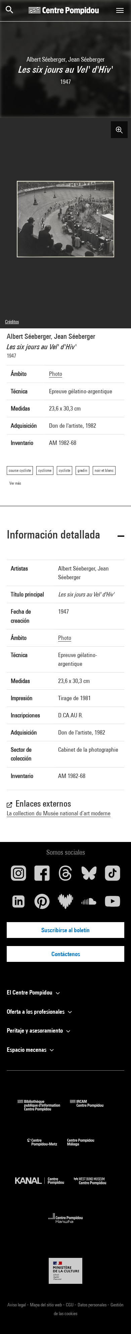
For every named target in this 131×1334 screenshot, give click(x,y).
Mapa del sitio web (46, 1304)
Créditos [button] (12, 321)
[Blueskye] (89, 876)
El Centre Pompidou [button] (30, 992)
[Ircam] (92, 1109)
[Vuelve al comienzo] (115, 1318)
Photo (55, 373)
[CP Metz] (47, 1147)
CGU (70, 1304)
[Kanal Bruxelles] (44, 1186)
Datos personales (92, 1304)
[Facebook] (42, 876)
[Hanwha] (65, 1225)
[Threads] (65, 876)
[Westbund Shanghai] (95, 1186)
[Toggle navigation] (120, 10)
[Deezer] (65, 904)
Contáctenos (65, 953)
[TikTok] (112, 876)
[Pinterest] (42, 904)
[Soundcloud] (89, 904)
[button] (65, 536)
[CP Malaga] (85, 1147)
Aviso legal (17, 1304)
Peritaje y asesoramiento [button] (35, 1030)
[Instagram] (18, 876)
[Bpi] (43, 1109)
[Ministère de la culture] (65, 1271)
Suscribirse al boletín (65, 930)
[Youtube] (112, 904)
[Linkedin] (18, 904)
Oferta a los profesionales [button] (36, 1011)
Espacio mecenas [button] (27, 1049)
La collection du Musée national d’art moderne (59, 813)
